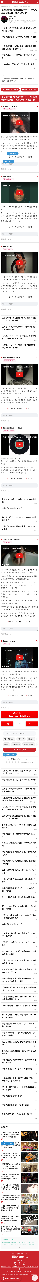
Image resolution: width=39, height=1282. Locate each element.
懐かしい (31, 739)
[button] (35, 1278)
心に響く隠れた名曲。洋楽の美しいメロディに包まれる (19, 1016)
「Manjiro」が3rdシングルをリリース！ (19, 66)
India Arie (7, 249)
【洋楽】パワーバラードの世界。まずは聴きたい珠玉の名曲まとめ (19, 338)
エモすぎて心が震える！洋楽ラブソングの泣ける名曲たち (19, 935)
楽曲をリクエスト (29, 90)
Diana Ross (8, 179)
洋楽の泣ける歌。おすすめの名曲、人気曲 (19, 39)
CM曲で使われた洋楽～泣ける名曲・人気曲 (19, 1008)
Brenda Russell (9, 109)
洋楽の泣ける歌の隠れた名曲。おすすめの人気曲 (19, 528)
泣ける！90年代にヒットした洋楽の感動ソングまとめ (19, 1089)
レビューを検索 (19, 750)
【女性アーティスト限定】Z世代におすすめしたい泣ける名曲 (19, 347)
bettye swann (8, 430)
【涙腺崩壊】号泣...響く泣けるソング (22, 6)
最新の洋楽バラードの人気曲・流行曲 (19, 1116)
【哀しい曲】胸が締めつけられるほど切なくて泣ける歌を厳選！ (19, 917)
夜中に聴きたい (9, 739)
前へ (7, 724)
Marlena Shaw (8, 360)
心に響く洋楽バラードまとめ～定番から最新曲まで (19, 519)
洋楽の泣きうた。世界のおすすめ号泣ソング (19, 57)
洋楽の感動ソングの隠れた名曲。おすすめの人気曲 (19, 863)
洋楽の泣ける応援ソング (19, 1098)
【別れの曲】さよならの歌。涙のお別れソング (19, 881)
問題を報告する (6, 169)
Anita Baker (16, 744)
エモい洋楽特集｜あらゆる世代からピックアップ (19, 872)
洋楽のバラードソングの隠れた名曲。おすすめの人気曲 (19, 1035)
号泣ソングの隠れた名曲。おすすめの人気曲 (19, 501)
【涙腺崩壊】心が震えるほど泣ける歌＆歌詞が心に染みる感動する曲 (19, 48)
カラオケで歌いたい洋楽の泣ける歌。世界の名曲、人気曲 (19, 952)
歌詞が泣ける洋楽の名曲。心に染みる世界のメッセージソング (19, 971)
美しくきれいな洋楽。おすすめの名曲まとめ (19, 1044)
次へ (31, 724)
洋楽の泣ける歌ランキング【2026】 (19, 1107)
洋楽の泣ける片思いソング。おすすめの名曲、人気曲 (19, 1062)
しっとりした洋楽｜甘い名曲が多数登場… (19, 899)
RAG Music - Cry (5, 6)
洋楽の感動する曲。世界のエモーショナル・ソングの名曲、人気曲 (19, 980)
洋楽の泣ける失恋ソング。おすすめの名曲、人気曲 (19, 890)
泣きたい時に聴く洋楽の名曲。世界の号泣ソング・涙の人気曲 (19, 320)
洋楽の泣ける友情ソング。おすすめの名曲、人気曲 (19, 1026)
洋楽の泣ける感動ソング (12, 508)
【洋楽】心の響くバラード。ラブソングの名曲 (19, 944)
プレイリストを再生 (10, 90)
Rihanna (7, 542)
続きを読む (19, 714)
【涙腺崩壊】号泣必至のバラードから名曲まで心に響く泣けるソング (18, 80)
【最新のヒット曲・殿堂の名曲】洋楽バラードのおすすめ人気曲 (19, 1080)
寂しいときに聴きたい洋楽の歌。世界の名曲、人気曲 (19, 908)
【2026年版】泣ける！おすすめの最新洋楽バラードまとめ (19, 989)
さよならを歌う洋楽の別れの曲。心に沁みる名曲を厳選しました (19, 999)
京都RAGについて (18, 1266)
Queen (6, 744)
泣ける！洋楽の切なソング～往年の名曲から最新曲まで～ (19, 329)
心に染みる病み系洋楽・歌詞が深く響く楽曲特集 (19, 1052)
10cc (5, 644)
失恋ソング (21, 739)
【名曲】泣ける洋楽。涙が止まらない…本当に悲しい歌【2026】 (19, 30)
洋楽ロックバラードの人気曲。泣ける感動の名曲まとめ (19, 962)
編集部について (6, 1266)
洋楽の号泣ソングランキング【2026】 (19, 1071)
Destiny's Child (28, 744)
